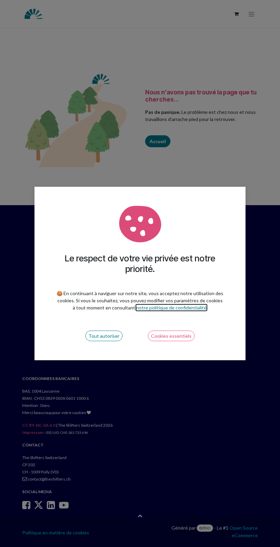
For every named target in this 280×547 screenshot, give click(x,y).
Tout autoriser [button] (104, 336)
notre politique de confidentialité (171, 307)
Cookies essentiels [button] (171, 336)
